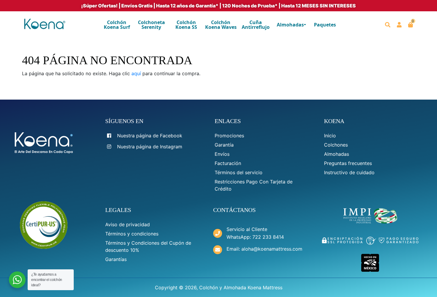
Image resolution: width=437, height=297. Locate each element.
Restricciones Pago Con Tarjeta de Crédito (254, 185)
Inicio (330, 136)
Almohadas (336, 154)
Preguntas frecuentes (348, 163)
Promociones (229, 136)
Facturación (228, 163)
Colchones (336, 145)
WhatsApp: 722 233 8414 (255, 237)
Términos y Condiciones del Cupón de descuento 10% (148, 246)
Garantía (224, 145)
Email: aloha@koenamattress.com (264, 249)
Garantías (116, 259)
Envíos (222, 154)
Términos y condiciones (131, 234)
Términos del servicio (238, 172)
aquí (136, 73)
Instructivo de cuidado (349, 172)
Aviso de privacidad (127, 224)
